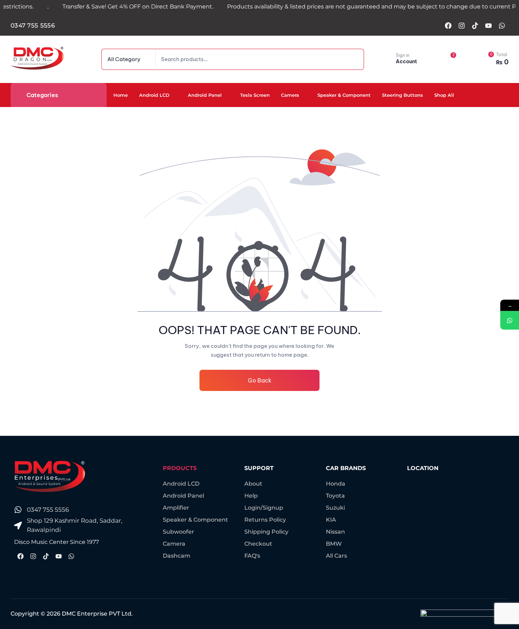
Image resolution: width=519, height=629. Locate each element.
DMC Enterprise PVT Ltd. (97, 613)
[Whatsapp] (501, 25)
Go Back (260, 380)
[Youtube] (488, 25)
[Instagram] (461, 25)
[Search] (348, 59)
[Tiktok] (475, 25)
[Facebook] (448, 25)
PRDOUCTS (180, 468)
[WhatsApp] (509, 320)
